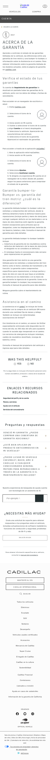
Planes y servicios (10, 402)
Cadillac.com (20, 107)
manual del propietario (29, 555)
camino (22, 307)
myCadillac (40, 149)
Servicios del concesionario (13, 410)
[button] (40, 149)
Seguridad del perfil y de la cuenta (16, 398)
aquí (11, 348)
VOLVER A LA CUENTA (10, 27)
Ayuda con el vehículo (11, 406)
